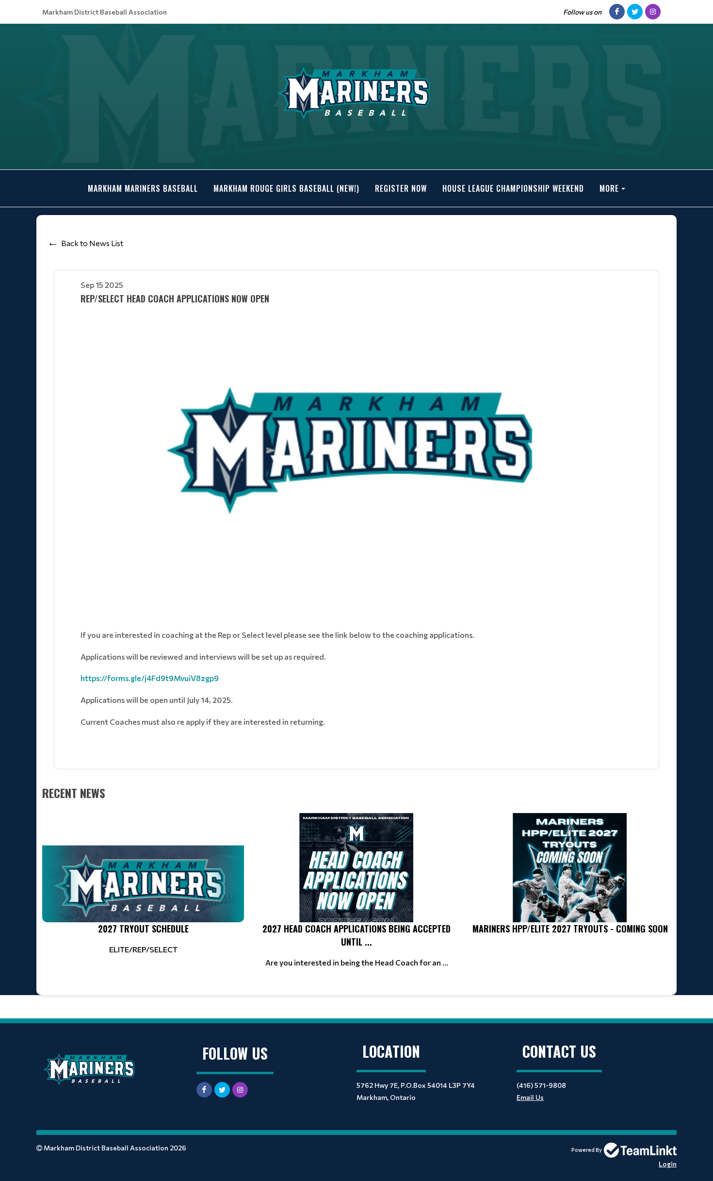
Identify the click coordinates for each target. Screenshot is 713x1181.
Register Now (401, 188)
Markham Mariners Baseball (143, 188)
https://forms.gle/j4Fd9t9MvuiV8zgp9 (150, 677)
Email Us (530, 1097)
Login (668, 1164)
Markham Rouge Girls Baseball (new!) (286, 188)
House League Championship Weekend (513, 188)
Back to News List (92, 243)
